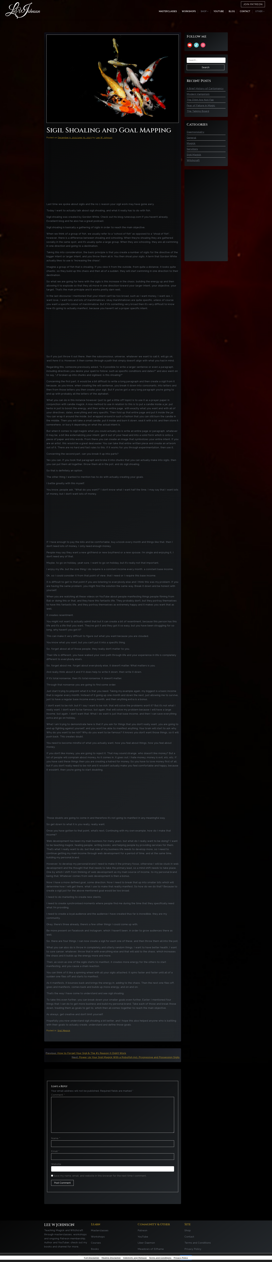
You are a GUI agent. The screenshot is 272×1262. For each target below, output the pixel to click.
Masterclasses (168, 11)
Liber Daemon (146, 1242)
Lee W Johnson (104, 137)
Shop (187, 1230)
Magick (191, 143)
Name (55, 1138)
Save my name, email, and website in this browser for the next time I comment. (100, 1175)
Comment (58, 1094)
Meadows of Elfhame (151, 1249)
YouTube (219, 11)
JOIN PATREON (253, 4)
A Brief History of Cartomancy (205, 88)
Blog (232, 11)
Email (55, 1151)
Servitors (192, 149)
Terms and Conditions (197, 1242)
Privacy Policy (192, 1249)
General (191, 137)
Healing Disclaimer (111, 1258)
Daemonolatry (195, 132)
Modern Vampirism (198, 94)
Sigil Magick (64, 1030)
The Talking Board (198, 111)
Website (56, 1164)
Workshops (189, 11)
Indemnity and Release (135, 1258)
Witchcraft (193, 160)
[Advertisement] (112, 332)
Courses (96, 1242)
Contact (245, 11)
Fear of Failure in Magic (201, 105)
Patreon (142, 1230)
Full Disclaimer (91, 1258)
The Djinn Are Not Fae (200, 99)
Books (95, 1249)
